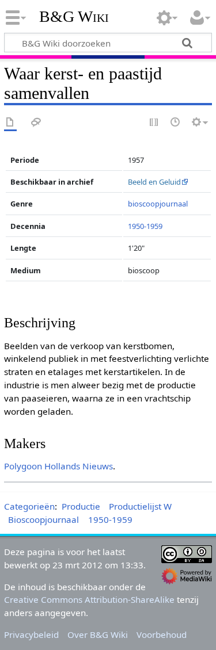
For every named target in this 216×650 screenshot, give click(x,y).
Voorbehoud (162, 634)
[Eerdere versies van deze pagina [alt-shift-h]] (175, 122)
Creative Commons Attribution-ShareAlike (89, 599)
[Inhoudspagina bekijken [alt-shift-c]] (10, 122)
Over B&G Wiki (97, 634)
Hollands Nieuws (78, 466)
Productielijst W (140, 506)
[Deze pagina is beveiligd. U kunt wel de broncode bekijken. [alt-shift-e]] (154, 122)
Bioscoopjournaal (43, 519)
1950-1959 (145, 226)
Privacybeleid (31, 634)
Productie (81, 506)
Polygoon (23, 466)
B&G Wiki (74, 17)
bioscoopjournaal (158, 203)
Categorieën (29, 506)
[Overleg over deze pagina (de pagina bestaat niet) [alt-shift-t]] (36, 122)
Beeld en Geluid (154, 182)
